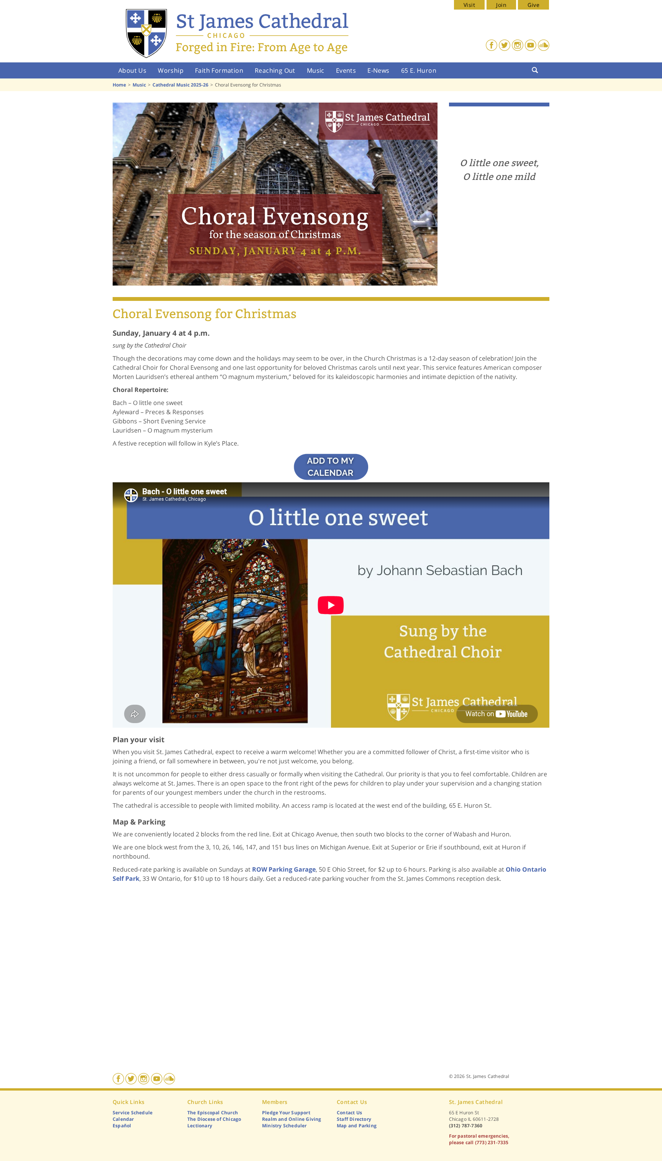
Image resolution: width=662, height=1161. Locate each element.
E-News (378, 70)
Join (501, 4)
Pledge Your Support (286, 1112)
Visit (469, 4)
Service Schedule (132, 1112)
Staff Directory (354, 1119)
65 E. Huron (418, 70)
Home (119, 85)
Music (315, 70)
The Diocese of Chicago (214, 1119)
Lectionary (199, 1125)
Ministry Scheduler (284, 1125)
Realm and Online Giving (291, 1119)
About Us (132, 70)
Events (346, 70)
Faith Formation (219, 70)
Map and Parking (357, 1125)
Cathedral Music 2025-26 (180, 85)
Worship (171, 70)
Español (122, 1125)
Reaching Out (275, 70)
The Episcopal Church (212, 1112)
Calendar (123, 1119)
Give (533, 4)
